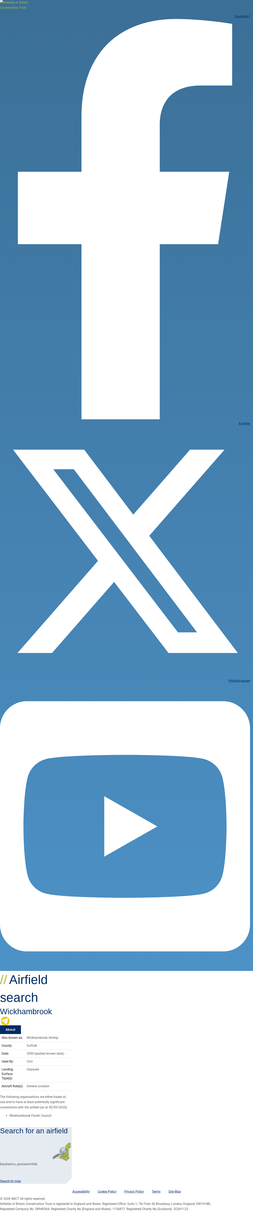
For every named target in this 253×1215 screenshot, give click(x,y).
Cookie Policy (107, 1191)
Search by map (10, 1181)
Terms (156, 1191)
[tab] (10, 1029)
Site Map (174, 1191)
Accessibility (81, 1191)
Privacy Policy (134, 1191)
